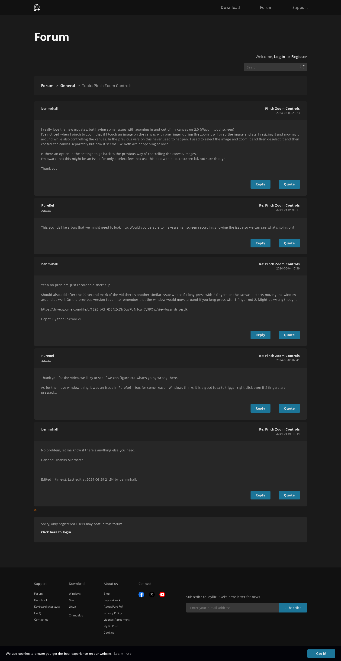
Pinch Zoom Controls (282, 108)
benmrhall (49, 108)
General (67, 85)
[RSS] (35, 511)
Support (300, 7)
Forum (266, 7)
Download (230, 7)
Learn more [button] (123, 653)
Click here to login (56, 532)
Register (299, 56)
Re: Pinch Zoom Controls (279, 205)
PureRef (47, 205)
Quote (289, 184)
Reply (260, 184)
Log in (279, 56)
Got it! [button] (321, 653)
